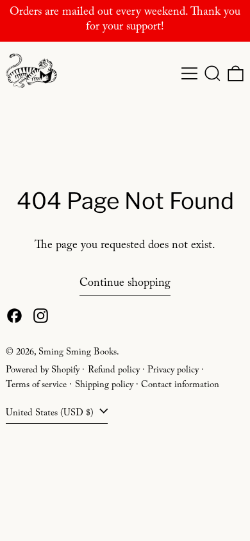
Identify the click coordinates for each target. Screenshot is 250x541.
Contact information (180, 386)
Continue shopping (125, 285)
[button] (212, 73)
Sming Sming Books (77, 353)
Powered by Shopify (42, 371)
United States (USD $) (51, 414)
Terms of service (36, 386)
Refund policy (114, 371)
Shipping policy (104, 386)
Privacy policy (173, 371)
